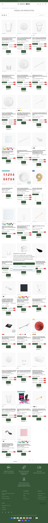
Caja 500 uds (42, 161)
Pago (24, 495)
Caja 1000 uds (27, 86)
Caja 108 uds (42, 378)
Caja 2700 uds (12, 415)
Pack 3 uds (35, 306)
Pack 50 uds (35, 43)
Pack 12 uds (20, 82)
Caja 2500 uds (42, 43)
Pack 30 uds (4, 415)
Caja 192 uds (42, 159)
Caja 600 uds (42, 82)
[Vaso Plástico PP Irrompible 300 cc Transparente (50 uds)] (24, 250)
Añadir (9, 51)
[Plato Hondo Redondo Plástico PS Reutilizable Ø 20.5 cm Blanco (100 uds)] (24, 177)
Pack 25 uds (20, 46)
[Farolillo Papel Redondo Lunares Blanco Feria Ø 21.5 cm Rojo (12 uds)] (39, 326)
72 (29, 460)
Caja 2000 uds (42, 84)
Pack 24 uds (35, 119)
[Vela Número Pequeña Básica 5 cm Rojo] (9, 177)
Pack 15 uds (20, 44)
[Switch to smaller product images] (4, 15)
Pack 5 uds (4, 82)
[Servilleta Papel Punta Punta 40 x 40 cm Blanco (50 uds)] (9, 215)
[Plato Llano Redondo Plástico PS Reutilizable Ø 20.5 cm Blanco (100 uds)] (24, 64)
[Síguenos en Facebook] (2, 512)
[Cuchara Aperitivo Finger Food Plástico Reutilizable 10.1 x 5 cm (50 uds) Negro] (39, 250)
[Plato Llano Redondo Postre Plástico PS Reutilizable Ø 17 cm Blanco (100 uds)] (24, 27)
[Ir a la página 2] (33, 460)
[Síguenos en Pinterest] (11, 512)
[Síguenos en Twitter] (5, 512)
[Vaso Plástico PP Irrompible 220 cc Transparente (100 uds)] (9, 398)
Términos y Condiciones (27, 269)
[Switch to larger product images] (2, 15)
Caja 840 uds (42, 232)
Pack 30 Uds (19, 416)
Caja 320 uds (12, 44)
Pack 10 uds (4, 119)
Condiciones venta (41, 493)
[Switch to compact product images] (6, 15)
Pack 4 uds (5, 44)
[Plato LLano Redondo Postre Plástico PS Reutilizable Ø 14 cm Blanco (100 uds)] (9, 359)
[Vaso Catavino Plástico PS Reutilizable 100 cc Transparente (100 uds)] (24, 215)
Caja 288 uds (11, 308)
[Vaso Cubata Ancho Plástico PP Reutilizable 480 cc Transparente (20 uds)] (9, 27)
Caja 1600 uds (27, 48)
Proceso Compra (26, 493)
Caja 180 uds (42, 380)
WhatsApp (4, 509)
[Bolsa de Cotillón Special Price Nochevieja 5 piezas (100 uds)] (24, 398)
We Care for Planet (5, 496)
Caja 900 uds (27, 44)
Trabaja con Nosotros (6, 498)
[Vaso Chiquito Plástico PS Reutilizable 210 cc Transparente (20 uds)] (9, 64)
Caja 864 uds (42, 119)
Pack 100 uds (19, 48)
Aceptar (24, 263)
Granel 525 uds (5, 48)
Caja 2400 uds (26, 120)
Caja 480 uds (12, 46)
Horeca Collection (5, 8)
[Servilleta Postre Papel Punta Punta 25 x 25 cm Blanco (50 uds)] (9, 139)
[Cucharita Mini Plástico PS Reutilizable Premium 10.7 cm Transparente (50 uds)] (24, 102)
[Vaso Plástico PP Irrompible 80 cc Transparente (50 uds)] (24, 359)
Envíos (24, 497)
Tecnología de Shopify (32, 515)
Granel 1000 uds (5, 272)
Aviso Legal (40, 495)
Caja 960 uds (27, 82)
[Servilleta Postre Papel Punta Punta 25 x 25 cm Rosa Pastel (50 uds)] (24, 433)
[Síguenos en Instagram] (8, 512)
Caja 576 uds (11, 343)
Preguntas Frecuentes (6, 505)
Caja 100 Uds (26, 416)
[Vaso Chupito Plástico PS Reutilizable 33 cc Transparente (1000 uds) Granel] (9, 250)
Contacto (3, 507)
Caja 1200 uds (27, 46)
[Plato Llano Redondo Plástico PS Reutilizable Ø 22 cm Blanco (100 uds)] (9, 102)
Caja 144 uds (42, 306)
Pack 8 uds (35, 159)
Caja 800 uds (12, 123)
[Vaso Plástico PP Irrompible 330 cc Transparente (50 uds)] (39, 27)
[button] (16, 36)
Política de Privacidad (42, 497)
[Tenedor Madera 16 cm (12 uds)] (39, 215)
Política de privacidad (17, 269)
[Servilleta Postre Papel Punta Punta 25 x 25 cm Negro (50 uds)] (24, 288)
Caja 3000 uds (12, 417)
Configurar (24, 266)
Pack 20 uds (5, 46)
